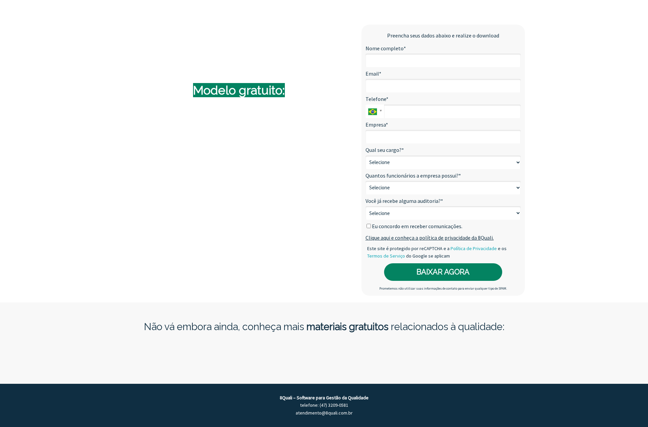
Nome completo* (386, 48)
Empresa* (377, 124)
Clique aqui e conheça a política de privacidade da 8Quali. (430, 237)
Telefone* (377, 99)
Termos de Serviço (386, 256)
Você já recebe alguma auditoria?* (404, 200)
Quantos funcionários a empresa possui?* (413, 175)
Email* (373, 73)
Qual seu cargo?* (385, 149)
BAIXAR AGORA (442, 271)
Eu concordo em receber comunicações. (416, 226)
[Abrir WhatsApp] (631, 410)
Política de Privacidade (474, 248)
